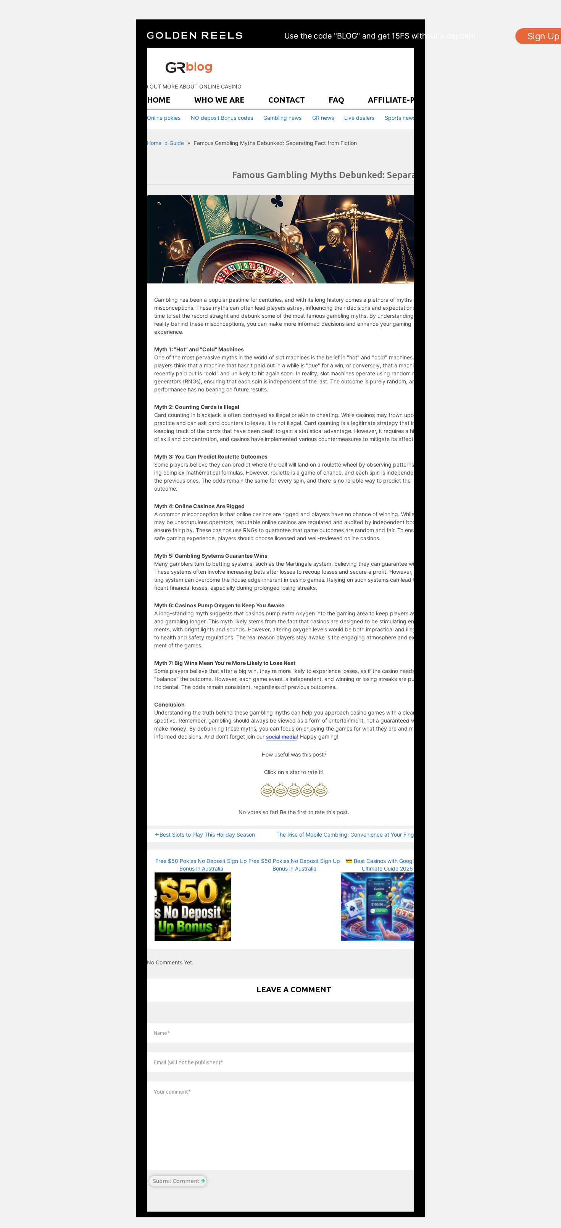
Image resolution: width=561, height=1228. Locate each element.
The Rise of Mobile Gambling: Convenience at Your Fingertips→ (354, 834)
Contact (286, 99)
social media (281, 736)
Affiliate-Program (408, 99)
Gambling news (282, 117)
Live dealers (359, 117)
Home (159, 99)
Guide (176, 143)
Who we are (219, 99)
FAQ (336, 99)
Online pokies (164, 117)
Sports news (400, 117)
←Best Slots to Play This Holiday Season (205, 834)
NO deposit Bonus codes (222, 117)
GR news (323, 117)
